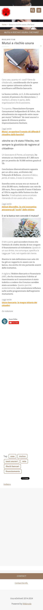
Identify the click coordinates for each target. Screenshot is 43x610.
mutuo (22, 456)
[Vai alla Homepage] (22, 13)
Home (4, 24)
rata (24, 461)
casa (12, 456)
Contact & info (21, 583)
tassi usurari (12, 461)
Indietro (7, 484)
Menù (38, 10)
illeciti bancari (12, 466)
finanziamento (13, 471)
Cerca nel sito (32, 10)
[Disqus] (21, 358)
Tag (5, 456)
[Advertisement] (18, 527)
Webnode (27, 603)
